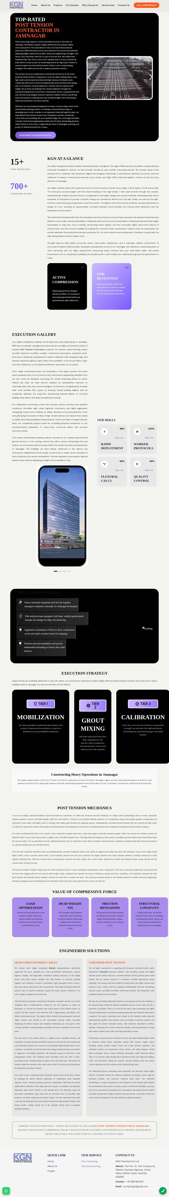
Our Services (72, 5)
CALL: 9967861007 (146, 5)
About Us (45, 5)
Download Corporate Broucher (35, 135)
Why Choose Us (90, 5)
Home (34, 5)
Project (51, 1171)
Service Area (108, 5)
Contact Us (124, 5)
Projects (58, 5)
